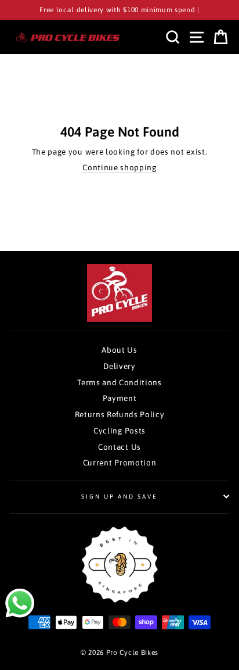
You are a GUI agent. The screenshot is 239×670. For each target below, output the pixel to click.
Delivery (119, 366)
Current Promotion (120, 462)
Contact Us (119, 447)
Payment (120, 398)
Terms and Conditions (119, 382)
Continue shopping (119, 167)
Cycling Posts (119, 430)
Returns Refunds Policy (120, 414)
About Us (119, 349)
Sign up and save (119, 496)
